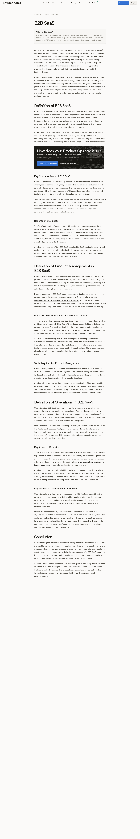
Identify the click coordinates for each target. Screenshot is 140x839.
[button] (46, 2)
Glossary (37, 14)
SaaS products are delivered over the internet (75, 429)
